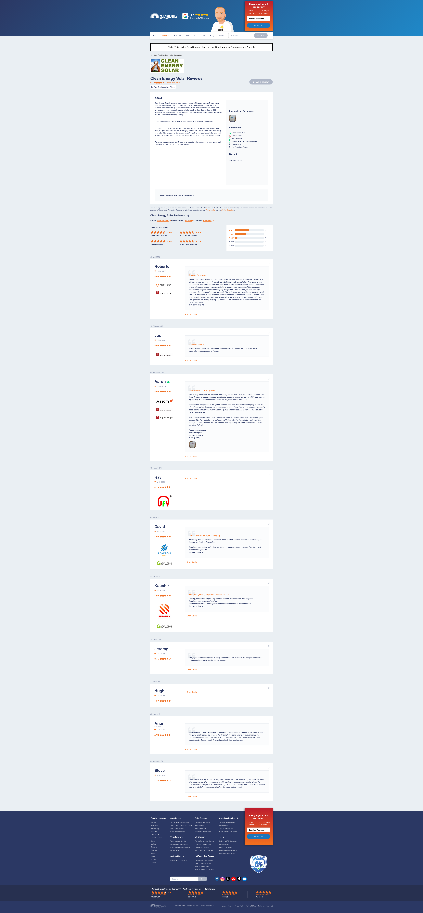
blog (212, 35)
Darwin (153, 862)
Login (224, 906)
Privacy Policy (239, 906)
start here (166, 35)
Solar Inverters (176, 837)
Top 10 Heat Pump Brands (204, 860)
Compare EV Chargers (203, 844)
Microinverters (175, 850)
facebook (217, 879)
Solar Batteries (201, 818)
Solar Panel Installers (161, 55)
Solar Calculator (224, 844)
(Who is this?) (158, 726)
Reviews (177, 35)
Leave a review (261, 82)
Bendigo (154, 850)
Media (230, 906)
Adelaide (154, 853)
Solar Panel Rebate (177, 828)
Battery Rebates (200, 828)
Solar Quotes (164, 16)
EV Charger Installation (203, 847)
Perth (153, 856)
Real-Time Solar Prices (227, 853)
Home (151, 55)
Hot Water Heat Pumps (204, 856)
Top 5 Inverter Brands (178, 841)
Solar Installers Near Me (229, 818)
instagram (222, 879)
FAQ (204, 35)
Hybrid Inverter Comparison (180, 847)
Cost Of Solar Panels (177, 831)
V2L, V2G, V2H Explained (204, 850)
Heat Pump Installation (203, 863)
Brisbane (154, 831)
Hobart (153, 859)
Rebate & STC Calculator (228, 841)
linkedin (244, 879)
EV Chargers (200, 837)
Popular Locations (158, 818)
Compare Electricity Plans (228, 850)
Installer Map (223, 825)
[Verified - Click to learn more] (168, 381)
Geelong (154, 847)
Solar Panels (175, 818)
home (155, 35)
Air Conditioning (177, 856)
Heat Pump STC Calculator (204, 869)
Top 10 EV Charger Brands (204, 841)
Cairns (153, 841)
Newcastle (154, 825)
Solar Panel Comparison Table (181, 825)
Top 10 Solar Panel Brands (179, 822)
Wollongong (155, 828)
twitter (228, 879)
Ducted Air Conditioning (178, 860)
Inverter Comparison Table (179, 844)
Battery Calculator (225, 847)
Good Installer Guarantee (228, 831)
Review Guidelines (227, 210)
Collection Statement (265, 906)
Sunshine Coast (156, 838)
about (196, 35)
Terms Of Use (251, 906)
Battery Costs (199, 825)
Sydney (153, 822)
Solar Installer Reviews (227, 822)
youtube (233, 879)
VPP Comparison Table (203, 831)
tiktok (239, 879)
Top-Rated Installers (226, 828)
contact (221, 35)
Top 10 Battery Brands (203, 822)
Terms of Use (210, 210)
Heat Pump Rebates (202, 866)
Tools (187, 35)
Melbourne (154, 844)
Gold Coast (155, 835)
